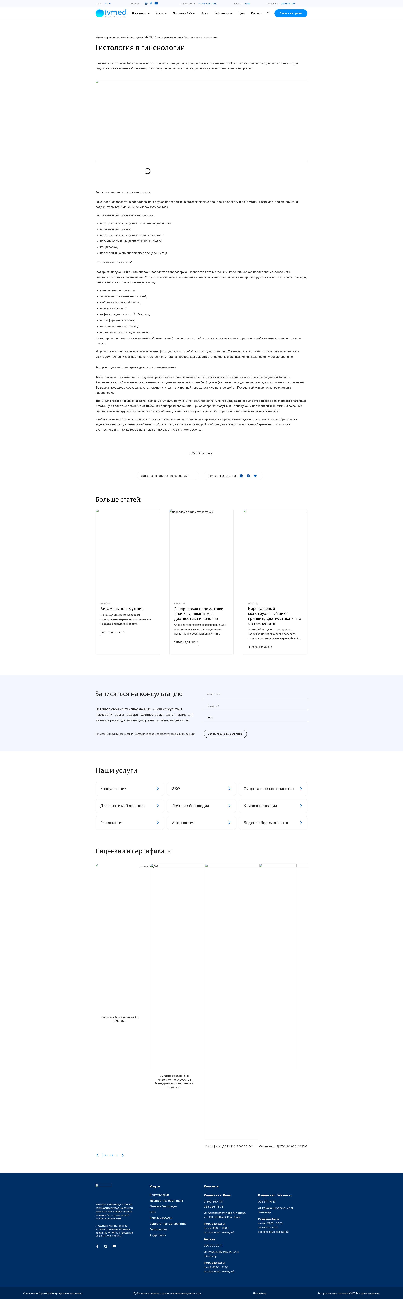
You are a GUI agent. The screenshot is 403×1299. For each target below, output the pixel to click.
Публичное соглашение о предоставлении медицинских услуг (168, 1293)
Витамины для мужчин (121, 608)
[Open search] (268, 14)
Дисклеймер (260, 1293)
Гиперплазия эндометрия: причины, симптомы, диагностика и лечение (198, 614)
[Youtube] (114, 1246)
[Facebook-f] (97, 1246)
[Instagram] (106, 1246)
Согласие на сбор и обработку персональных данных (52, 1293)
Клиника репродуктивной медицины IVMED (124, 37)
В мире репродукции (167, 37)
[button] (210, 3)
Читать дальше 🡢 (112, 632)
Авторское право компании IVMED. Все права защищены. (349, 1293)
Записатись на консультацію (225, 733)
